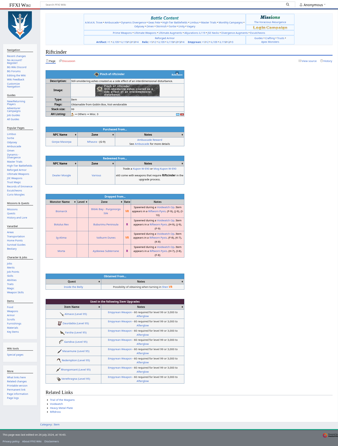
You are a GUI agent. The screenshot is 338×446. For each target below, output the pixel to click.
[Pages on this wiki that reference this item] (177, 73)
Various (96, 175)
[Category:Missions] (270, 17)
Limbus (194, 22)
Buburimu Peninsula (105, 224)
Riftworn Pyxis (157, 211)
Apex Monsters (270, 41)
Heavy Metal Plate (61, 408)
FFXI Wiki (20, 5)
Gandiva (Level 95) (75, 341)
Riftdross (55, 411)
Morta (61, 251)
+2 (129, 42)
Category (46, 424)
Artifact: (101, 42)
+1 (108, 42)
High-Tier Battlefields (174, 22)
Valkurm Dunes (105, 237)
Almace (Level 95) (76, 314)
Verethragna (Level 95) (75, 378)
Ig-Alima (61, 237)
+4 (137, 42)
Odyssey (139, 26)
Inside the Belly (73, 287)
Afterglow (143, 316)
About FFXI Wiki (32, 441)
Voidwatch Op (165, 207)
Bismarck (61, 211)
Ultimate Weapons (145, 32)
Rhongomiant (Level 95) (76, 369)
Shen (165, 287)
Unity (181, 26)
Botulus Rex (61, 224)
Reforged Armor (165, 38)
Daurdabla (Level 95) (76, 323)
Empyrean (194, 42)
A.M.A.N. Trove (93, 22)
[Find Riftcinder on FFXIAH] (178, 114)
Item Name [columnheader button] (71, 307)
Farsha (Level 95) (76, 332)
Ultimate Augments (170, 32)
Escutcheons (257, 32)
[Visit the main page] (20, 25)
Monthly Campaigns (231, 22)
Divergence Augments (234, 32)
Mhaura (92, 141)
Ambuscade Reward (149, 139)
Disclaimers (51, 441)
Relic (145, 42)
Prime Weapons (122, 32)
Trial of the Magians (62, 399)
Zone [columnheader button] (95, 134)
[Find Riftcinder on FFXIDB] (182, 114)
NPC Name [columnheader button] (60, 134)
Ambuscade (112, 22)
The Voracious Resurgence (270, 22)
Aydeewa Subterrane (106, 251)
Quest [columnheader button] (72, 281)
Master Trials (208, 22)
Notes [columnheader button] (148, 134)
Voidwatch (56, 404)
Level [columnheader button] (81, 202)
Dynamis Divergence (133, 22)
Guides (258, 38)
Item (57, 424)
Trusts (280, 38)
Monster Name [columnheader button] (60, 202)
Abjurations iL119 (194, 32)
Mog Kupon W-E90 (165, 168)
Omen (150, 26)
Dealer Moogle (61, 175)
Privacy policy (11, 441)
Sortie (172, 26)
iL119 (124, 42)
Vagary (191, 26)
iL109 (115, 42)
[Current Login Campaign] (259, 27)
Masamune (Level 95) (75, 351)
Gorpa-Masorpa (61, 141)
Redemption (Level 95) (76, 360)
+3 (133, 42)
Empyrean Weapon (120, 312)
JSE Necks (213, 32)
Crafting (270, 38)
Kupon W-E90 (141, 168)
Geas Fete (154, 22)
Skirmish (161, 26)
